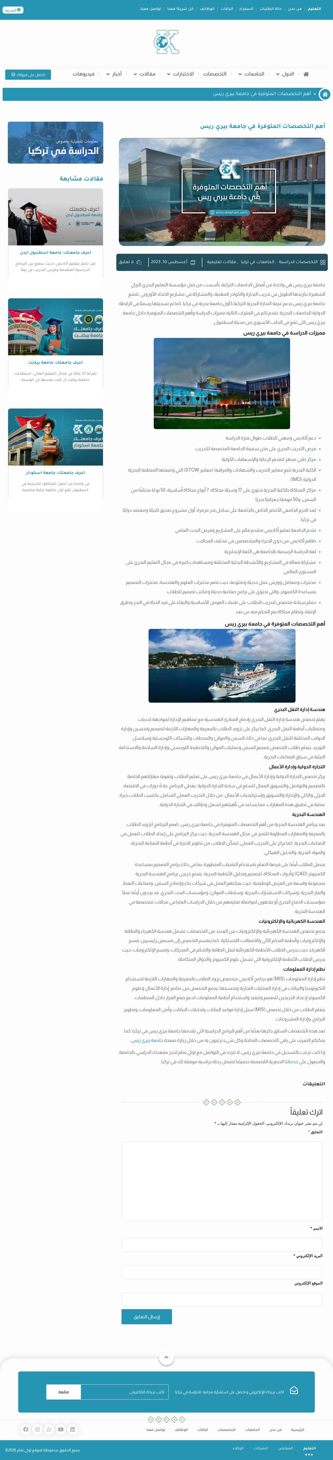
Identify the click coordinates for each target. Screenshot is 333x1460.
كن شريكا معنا (180, 9)
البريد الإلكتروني (308, 1256)
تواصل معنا (150, 9)
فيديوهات (83, 74)
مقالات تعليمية (221, 262)
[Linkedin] (72, 1429)
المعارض (285, 1449)
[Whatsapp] (49, 1429)
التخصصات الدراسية (298, 262)
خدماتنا (291, 1061)
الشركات (261, 1449)
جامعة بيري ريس (147, 1040)
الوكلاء (238, 1449)
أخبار (117, 74)
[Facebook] (26, 1429)
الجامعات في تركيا (257, 262)
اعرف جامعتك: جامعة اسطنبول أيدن (55, 253)
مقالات (147, 74)
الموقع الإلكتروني (308, 1283)
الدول (288, 74)
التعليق (315, 1132)
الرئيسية (297, 1430)
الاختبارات (183, 74)
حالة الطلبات (271, 9)
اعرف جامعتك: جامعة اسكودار (55, 473)
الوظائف (207, 9)
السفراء (246, 9)
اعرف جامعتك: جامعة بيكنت (55, 363)
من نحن (295, 9)
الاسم (316, 1228)
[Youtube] (61, 1429)
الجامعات (254, 74)
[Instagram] (37, 1429)
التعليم (314, 9)
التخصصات (215, 74)
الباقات (227, 9)
